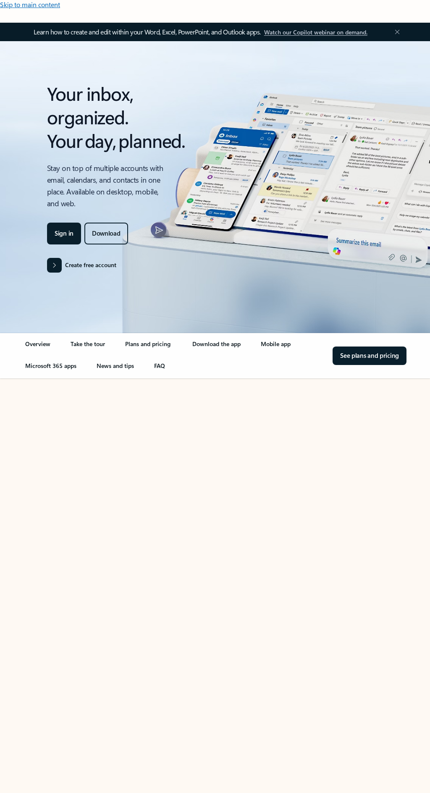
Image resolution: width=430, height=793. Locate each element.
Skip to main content (30, 4)
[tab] (50, 464)
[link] (37, 347)
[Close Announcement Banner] (395, 32)
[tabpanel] (213, 618)
